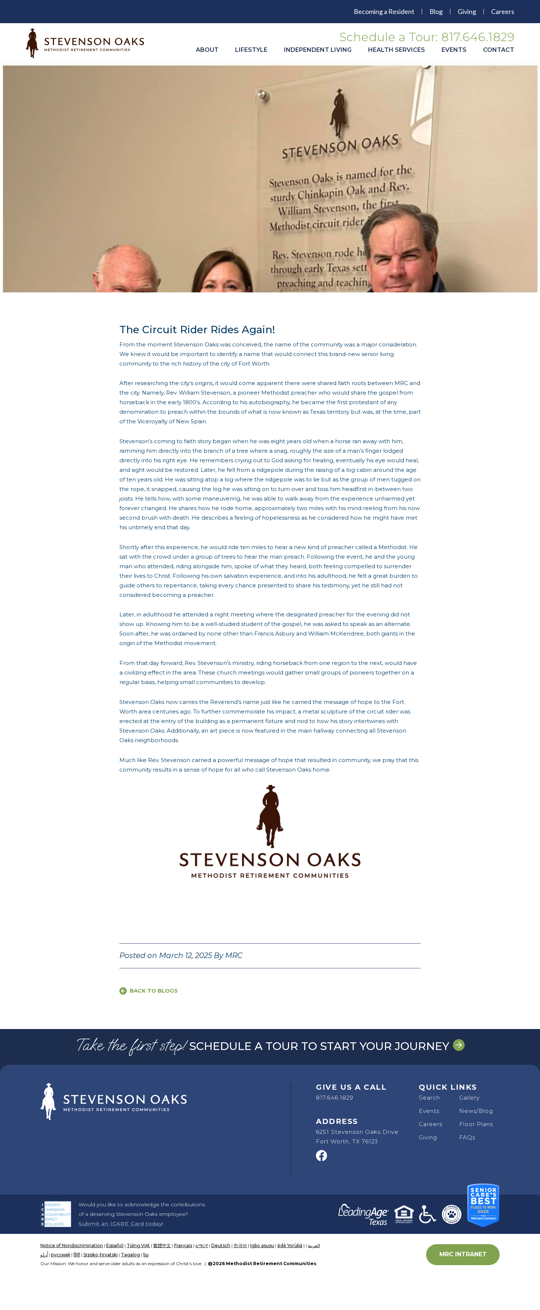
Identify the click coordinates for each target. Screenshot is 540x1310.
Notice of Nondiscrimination (71, 1245)
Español (114, 1245)
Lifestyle (251, 49)
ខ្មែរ (145, 1254)
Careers (502, 11)
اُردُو (44, 1254)
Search (429, 1097)
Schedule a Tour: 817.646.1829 (427, 37)
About (207, 49)
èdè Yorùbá (289, 1245)
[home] (90, 43)
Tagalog (130, 1254)
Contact (498, 49)
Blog (436, 11)
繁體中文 (162, 1245)
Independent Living (318, 49)
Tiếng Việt (138, 1245)
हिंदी (76, 1254)
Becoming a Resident (384, 11)
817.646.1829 (334, 1097)
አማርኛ (201, 1245)
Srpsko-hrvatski (100, 1254)
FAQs (467, 1137)
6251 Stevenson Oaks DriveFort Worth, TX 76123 (357, 1136)
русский (60, 1254)
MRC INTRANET (463, 1254)
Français (183, 1245)
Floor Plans (476, 1124)
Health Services (396, 49)
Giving (467, 11)
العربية (314, 1245)
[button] (207, 53)
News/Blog (476, 1110)
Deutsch (220, 1245)
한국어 (240, 1245)
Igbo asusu (262, 1245)
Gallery (469, 1097)
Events (454, 49)
